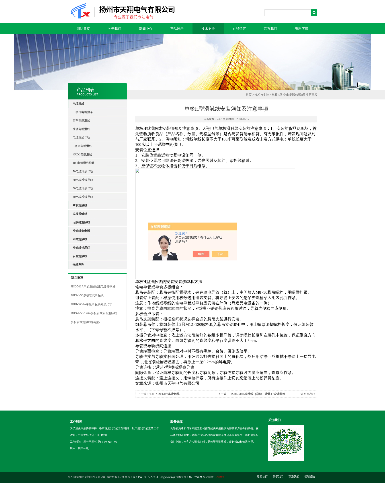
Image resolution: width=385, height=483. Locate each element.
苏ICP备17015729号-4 (145, 477)
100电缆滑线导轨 (84, 163)
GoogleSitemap (167, 477)
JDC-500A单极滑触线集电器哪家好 (93, 286)
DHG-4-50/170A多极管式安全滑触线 (94, 313)
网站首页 (83, 29)
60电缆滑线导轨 (83, 180)
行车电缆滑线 (81, 120)
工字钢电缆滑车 (83, 112)
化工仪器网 (195, 477)
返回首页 (262, 476)
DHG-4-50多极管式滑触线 (87, 295)
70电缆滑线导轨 (83, 171)
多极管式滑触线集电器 (85, 322)
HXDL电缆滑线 (82, 154)
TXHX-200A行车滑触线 (164, 394)
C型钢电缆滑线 (82, 146)
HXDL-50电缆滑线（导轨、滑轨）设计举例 (257, 394)
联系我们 (270, 29)
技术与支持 (261, 94)
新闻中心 (145, 29)
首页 (249, 94)
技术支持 (208, 29)
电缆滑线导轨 (81, 137)
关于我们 (114, 29)
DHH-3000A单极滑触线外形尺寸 (91, 304)
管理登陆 (309, 476)
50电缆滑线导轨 (83, 188)
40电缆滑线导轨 (83, 196)
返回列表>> (308, 394)
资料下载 (301, 29)
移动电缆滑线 (81, 129)
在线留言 (239, 29)
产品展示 (177, 29)
